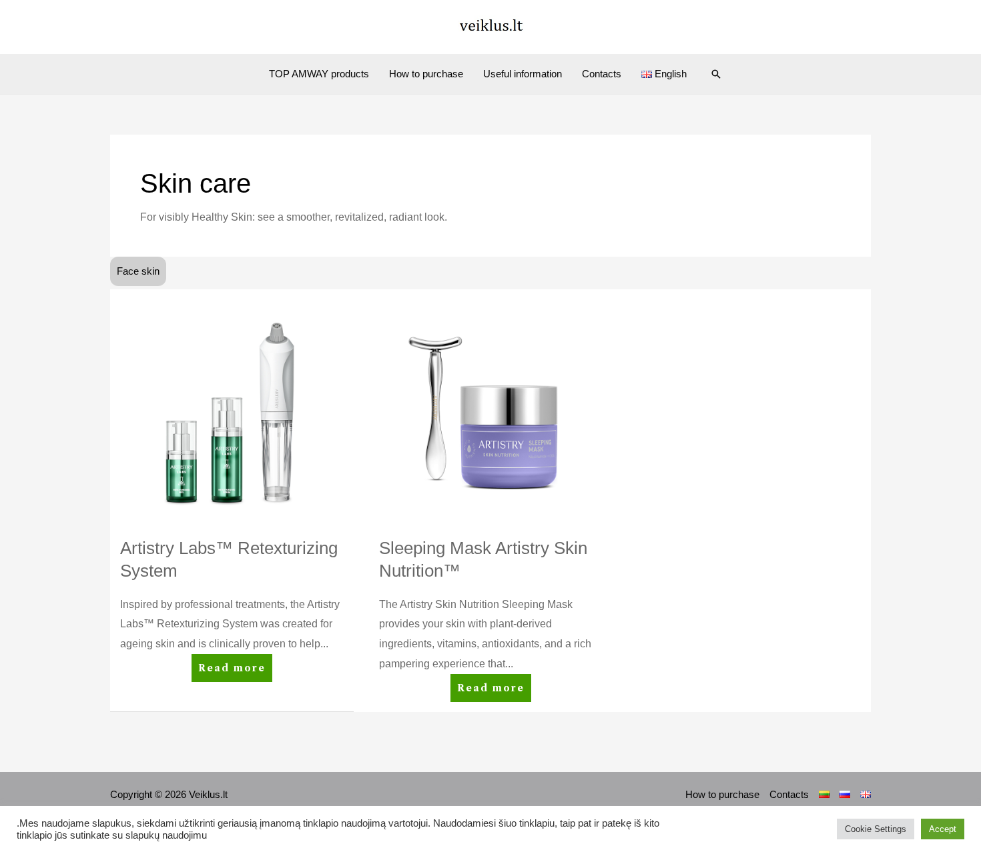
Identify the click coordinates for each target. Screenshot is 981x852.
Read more (235, 664)
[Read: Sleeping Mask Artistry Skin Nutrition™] (491, 409)
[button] (716, 74)
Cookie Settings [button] (875, 829)
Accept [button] (942, 829)
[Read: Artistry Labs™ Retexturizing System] (232, 409)
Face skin (138, 271)
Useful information (522, 73)
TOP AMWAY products (319, 73)
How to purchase (426, 73)
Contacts (601, 73)
